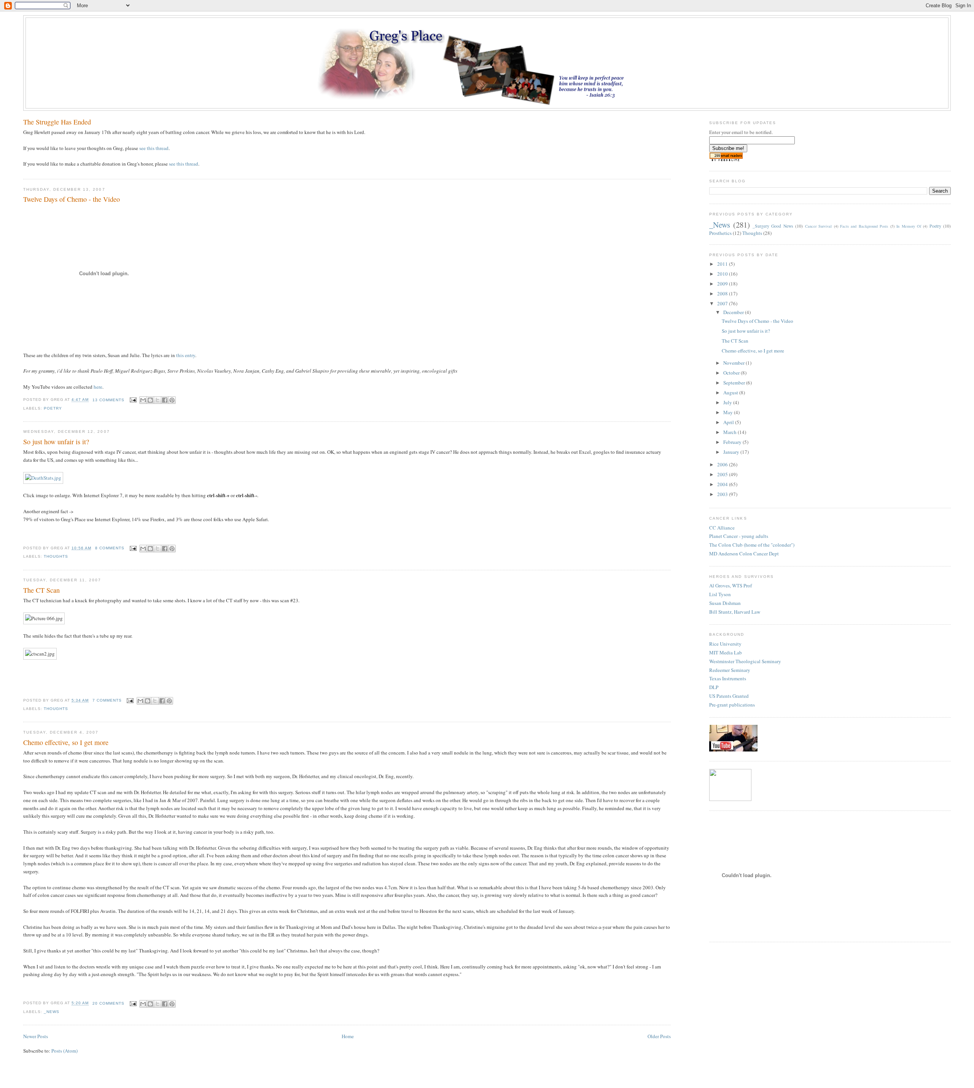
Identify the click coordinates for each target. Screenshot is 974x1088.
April (729, 422)
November (734, 362)
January (731, 451)
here (98, 386)
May (728, 412)
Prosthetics (720, 233)
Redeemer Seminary (729, 670)
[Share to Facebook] (165, 400)
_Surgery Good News (773, 226)
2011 (723, 263)
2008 (723, 293)
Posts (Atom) (64, 1050)
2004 (723, 484)
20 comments (108, 1003)
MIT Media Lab (725, 652)
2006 (723, 464)
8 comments (109, 548)
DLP (713, 687)
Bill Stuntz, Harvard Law (734, 611)
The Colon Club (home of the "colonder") (751, 544)
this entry (185, 355)
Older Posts (659, 1036)
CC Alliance (722, 527)
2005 (723, 474)
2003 (723, 494)
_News (51, 1012)
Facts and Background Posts (864, 226)
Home (348, 1036)
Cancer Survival (818, 226)
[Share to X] (157, 400)
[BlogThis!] (150, 400)
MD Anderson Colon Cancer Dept (744, 553)
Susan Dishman (725, 603)
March (730, 432)
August (731, 392)
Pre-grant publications (732, 704)
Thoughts (56, 556)
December (734, 312)
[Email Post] (132, 400)
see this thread (154, 148)
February (733, 442)
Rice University (725, 643)
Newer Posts (35, 1036)
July (728, 402)
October (732, 372)
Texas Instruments (727, 678)
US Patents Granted (729, 695)
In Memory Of (908, 226)
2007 (723, 303)
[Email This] (143, 400)
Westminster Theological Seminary (745, 661)
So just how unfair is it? (56, 441)
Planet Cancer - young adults (738, 536)
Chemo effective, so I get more (65, 742)
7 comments (107, 700)
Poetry (53, 408)
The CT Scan (41, 590)
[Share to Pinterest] (172, 400)
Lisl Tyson (720, 594)
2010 (723, 273)
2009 (723, 283)
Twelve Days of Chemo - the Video (71, 199)
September (734, 382)
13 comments (108, 400)
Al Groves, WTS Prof (730, 585)
